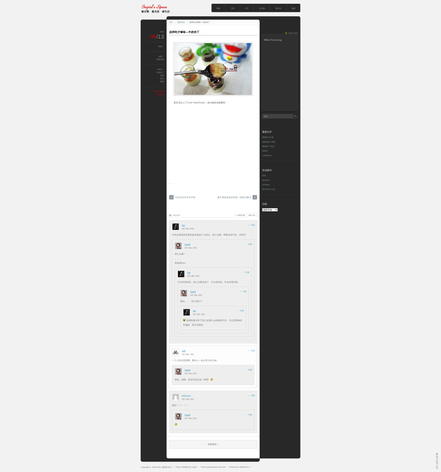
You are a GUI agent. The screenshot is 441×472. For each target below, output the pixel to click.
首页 (171, 22)
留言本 (278, 8)
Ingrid (187, 244)
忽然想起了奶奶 (268, 142)
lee (183, 225)
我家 (218, 8)
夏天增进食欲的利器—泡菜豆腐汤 (234, 197)
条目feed (266, 180)
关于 (247, 8)
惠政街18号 (167, 467)
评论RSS (176, 215)
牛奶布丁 (160, 72)
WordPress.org (268, 189)
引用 (253, 225)
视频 (162, 81)
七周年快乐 (267, 155)
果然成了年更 (268, 137)
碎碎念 (265, 151)
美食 (162, 75)
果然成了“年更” (268, 146)
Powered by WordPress (239, 467)
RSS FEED (293, 33)
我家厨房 (181, 22)
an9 (184, 351)
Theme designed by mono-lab (213, 467)
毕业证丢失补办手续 (185, 197)
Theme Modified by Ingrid (186, 467)
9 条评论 (160, 95)
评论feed (266, 185)
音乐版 (262, 8)
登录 (264, 175)
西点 (162, 78)
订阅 (232, 8)
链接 (293, 8)
